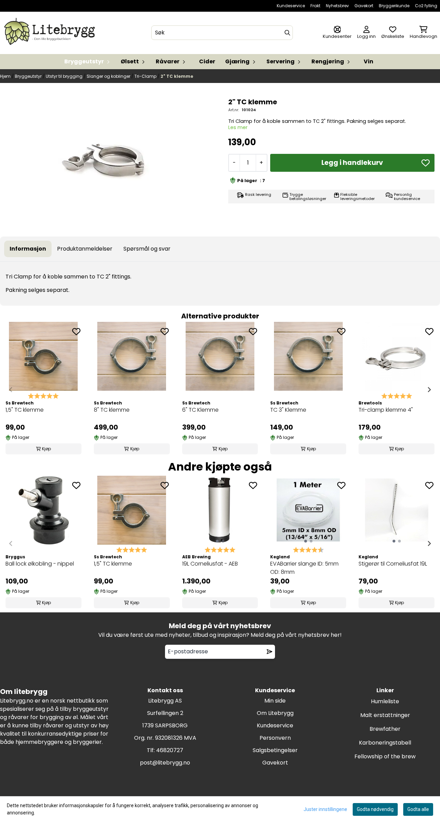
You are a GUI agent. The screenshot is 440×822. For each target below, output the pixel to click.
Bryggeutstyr (29, 76)
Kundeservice (291, 6)
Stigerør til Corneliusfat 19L (393, 564)
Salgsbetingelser (275, 750)
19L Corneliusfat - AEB (210, 564)
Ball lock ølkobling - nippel (40, 564)
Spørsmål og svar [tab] (146, 249)
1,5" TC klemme (25, 410)
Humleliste (385, 701)
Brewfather (385, 729)
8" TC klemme (112, 410)
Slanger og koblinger (109, 76)
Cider (207, 61)
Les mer (238, 127)
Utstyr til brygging (65, 76)
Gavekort (363, 6)
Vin (368, 61)
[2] (109, 161)
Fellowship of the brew (385, 756)
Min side (275, 701)
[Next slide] (429, 389)
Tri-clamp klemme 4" (386, 410)
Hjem (6, 76)
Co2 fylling (426, 6)
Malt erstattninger (385, 715)
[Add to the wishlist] (76, 331)
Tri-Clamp (145, 76)
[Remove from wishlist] (269, 651)
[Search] (287, 33)
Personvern (275, 738)
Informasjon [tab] (28, 249)
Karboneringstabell (385, 743)
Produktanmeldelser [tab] (84, 249)
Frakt (315, 6)
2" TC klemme (177, 76)
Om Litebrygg (275, 713)
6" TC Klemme (200, 410)
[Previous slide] (11, 389)
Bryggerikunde (394, 6)
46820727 (169, 750)
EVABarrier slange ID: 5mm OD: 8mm (304, 568)
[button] (425, 163)
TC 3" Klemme (288, 410)
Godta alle (418, 809)
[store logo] (51, 33)
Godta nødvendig (375, 809)
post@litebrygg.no (165, 763)
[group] (43, 390)
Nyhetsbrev (337, 6)
